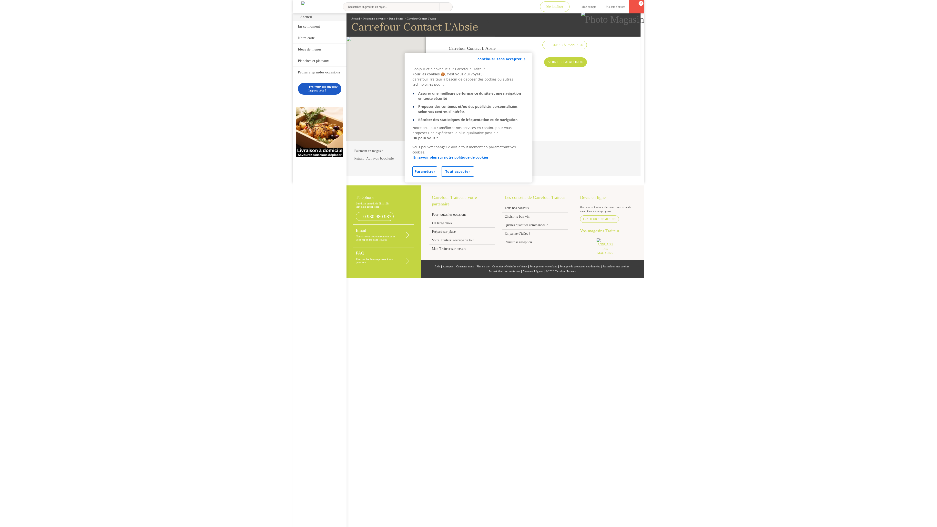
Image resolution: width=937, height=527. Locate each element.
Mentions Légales (533, 271)
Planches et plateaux (313, 61)
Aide (437, 266)
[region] (468, 117)
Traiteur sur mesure (599, 219)
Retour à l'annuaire (567, 44)
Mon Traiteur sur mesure (449, 249)
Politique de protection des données (580, 266)
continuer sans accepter (500, 59)
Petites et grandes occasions (319, 72)
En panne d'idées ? (517, 233)
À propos (448, 266)
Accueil (306, 17)
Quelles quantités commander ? (526, 225)
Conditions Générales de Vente (509, 266)
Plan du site (483, 266)
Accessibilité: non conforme (504, 271)
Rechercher (446, 6)
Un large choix (442, 223)
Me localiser (554, 7)
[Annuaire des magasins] (608, 248)
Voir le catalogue (565, 62)
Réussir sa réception (518, 242)
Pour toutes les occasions (449, 214)
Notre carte (306, 38)
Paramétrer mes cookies (616, 266)
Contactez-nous (465, 266)
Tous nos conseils (517, 208)
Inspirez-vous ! (323, 88)
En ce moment (309, 26)
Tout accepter (457, 171)
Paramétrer (425, 171)
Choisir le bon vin (517, 216)
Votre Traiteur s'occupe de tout (453, 240)
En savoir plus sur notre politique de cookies (451, 157)
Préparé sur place (444, 231)
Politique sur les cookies (543, 266)
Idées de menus (310, 49)
